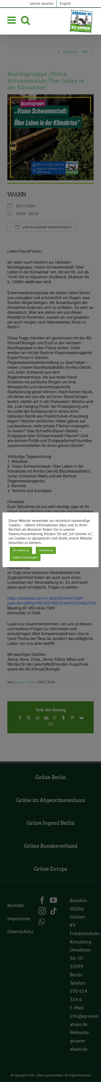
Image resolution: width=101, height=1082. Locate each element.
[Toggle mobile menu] (12, 20)
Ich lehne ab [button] (46, 550)
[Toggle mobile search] (25, 20)
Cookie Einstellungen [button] (25, 557)
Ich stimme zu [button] (21, 550)
